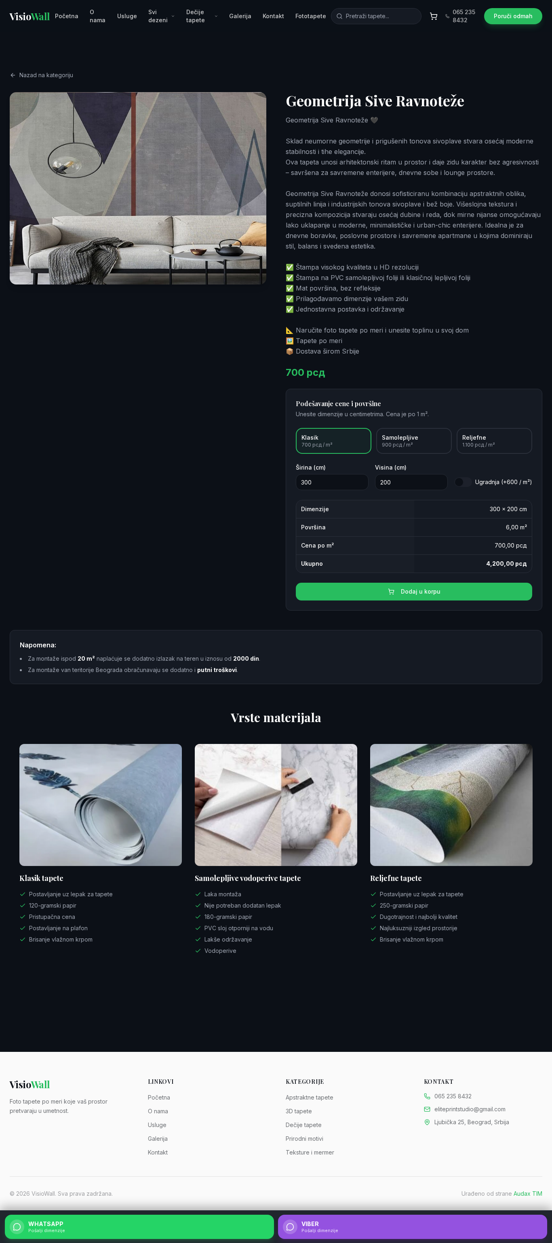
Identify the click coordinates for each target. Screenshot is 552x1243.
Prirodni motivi (304, 1138)
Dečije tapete (195, 15)
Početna (66, 16)
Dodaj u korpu (420, 591)
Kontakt (273, 16)
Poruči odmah (513, 16)
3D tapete (299, 1111)
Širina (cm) (311, 467)
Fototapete (310, 16)
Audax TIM (528, 1193)
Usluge (127, 16)
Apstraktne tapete (309, 1097)
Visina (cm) (391, 467)
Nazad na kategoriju (46, 75)
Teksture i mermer (310, 1152)
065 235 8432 (464, 15)
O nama (97, 15)
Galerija (240, 16)
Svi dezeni (158, 15)
